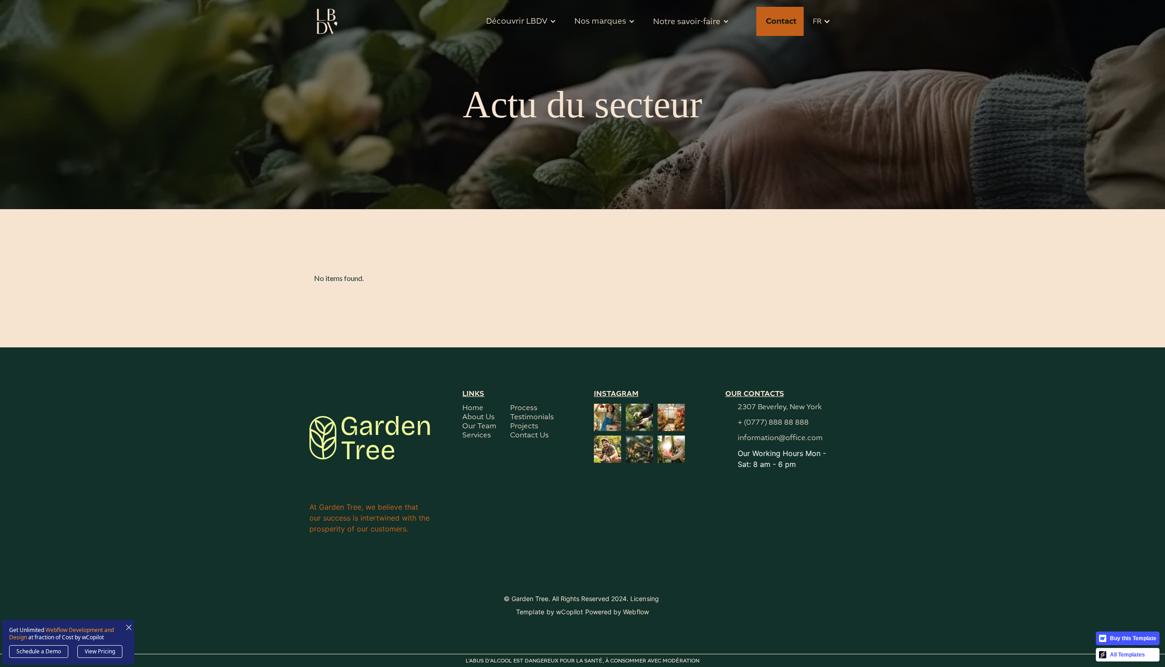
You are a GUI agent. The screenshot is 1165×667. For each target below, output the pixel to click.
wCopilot (569, 612)
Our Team (479, 426)
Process (523, 408)
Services (476, 435)
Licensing (644, 598)
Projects (524, 426)
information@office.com (780, 437)
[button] (521, 21)
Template (530, 612)
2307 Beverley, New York (780, 406)
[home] (327, 21)
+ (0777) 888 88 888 (773, 422)
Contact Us (529, 435)
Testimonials (532, 417)
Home (472, 408)
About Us (478, 417)
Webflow (636, 612)
